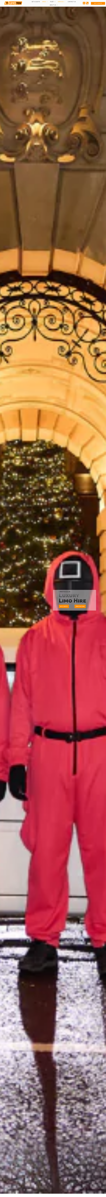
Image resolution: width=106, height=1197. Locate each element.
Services (61, 1)
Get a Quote (36, 1)
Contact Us (72, 1)
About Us (53, 5)
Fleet (52, 1)
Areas (44, 1)
